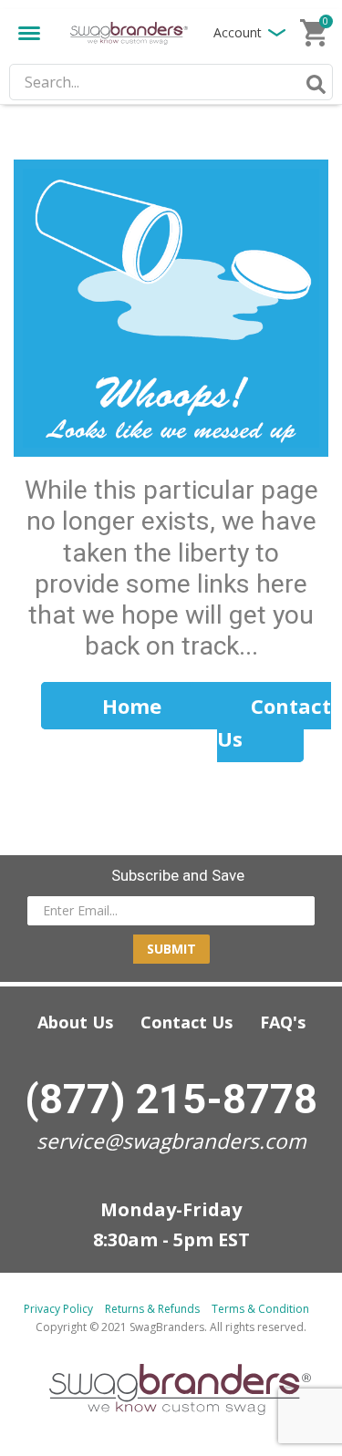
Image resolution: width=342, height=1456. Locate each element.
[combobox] (171, 82)
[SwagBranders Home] (129, 33)
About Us (75, 1022)
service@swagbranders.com (171, 1141)
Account (237, 32)
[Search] (313, 84)
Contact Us (186, 1022)
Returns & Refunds (152, 1309)
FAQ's (283, 1022)
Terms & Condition (260, 1309)
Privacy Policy (58, 1309)
